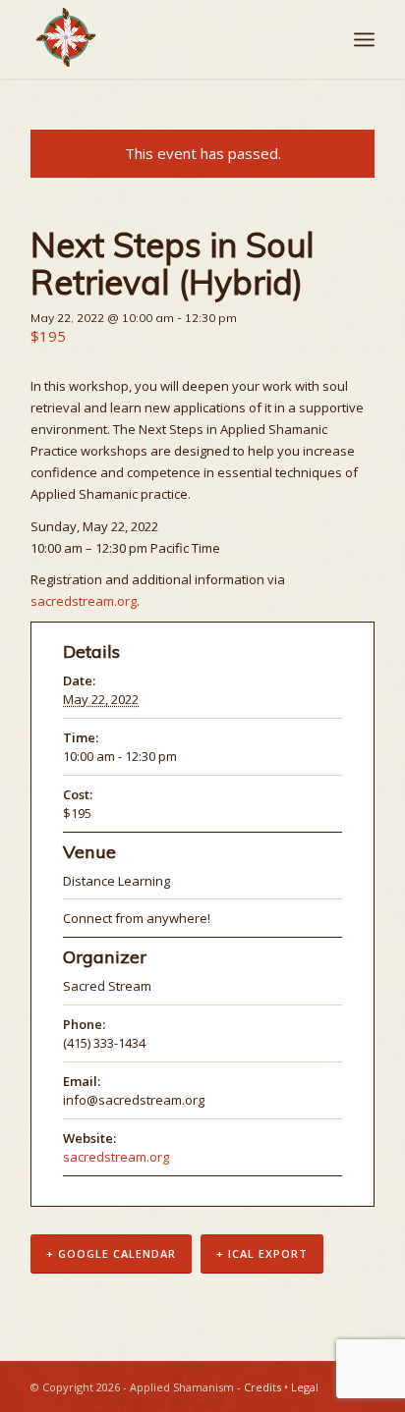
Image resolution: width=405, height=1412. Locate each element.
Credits (262, 1387)
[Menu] (364, 39)
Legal (304, 1387)
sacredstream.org (83, 601)
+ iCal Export (262, 1253)
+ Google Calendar (111, 1253)
